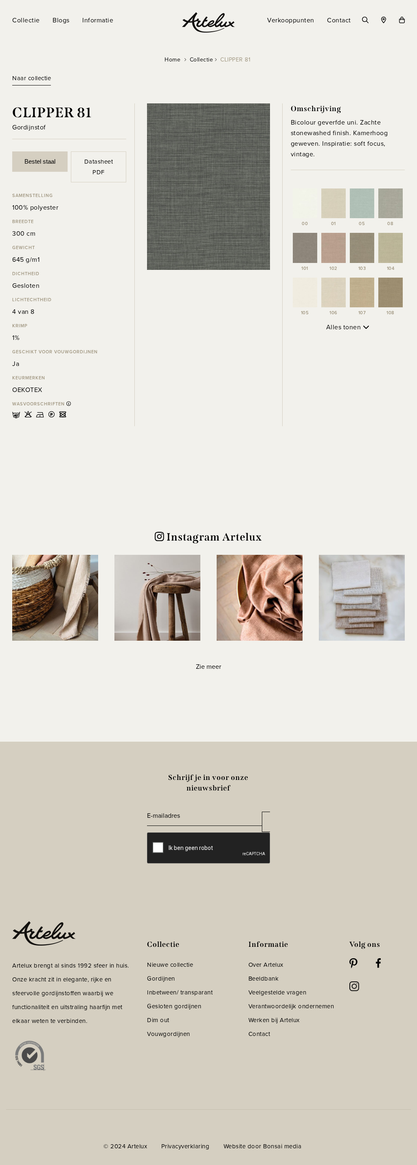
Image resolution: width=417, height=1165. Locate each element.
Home (172, 59)
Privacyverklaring (185, 1146)
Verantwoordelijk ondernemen (291, 1006)
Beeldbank (263, 978)
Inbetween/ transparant (180, 992)
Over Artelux (265, 964)
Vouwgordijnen (168, 1033)
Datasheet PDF (98, 167)
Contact (259, 1033)
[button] (55, 598)
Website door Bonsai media (263, 1146)
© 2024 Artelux (125, 1146)
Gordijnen (161, 978)
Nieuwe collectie (170, 964)
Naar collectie (31, 78)
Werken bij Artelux (274, 1020)
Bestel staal (39, 161)
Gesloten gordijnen (174, 1006)
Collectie (201, 59)
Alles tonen (344, 327)
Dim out (158, 1020)
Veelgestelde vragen (277, 992)
